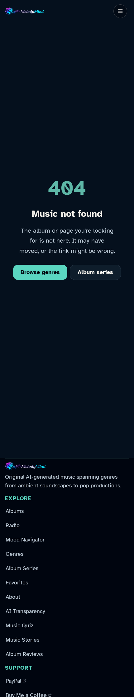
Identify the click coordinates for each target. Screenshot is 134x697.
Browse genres (40, 272)
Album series (95, 272)
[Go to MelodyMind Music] (24, 11)
